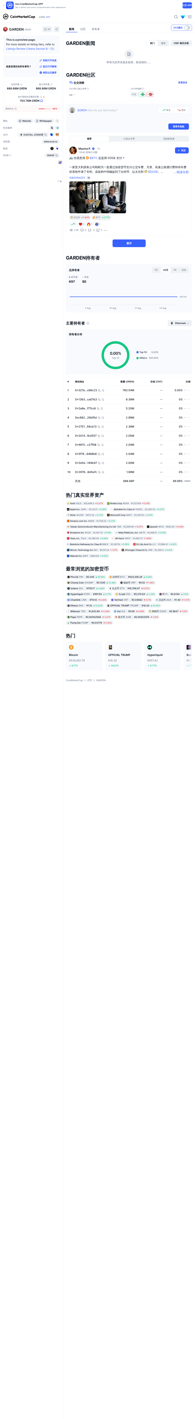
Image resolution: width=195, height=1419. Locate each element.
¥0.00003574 (138, 617)
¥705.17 (87, 588)
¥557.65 (90, 594)
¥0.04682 (132, 599)
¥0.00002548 (90, 617)
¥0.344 (87, 576)
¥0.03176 (91, 622)
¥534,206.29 (132, 576)
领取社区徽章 (50, 72)
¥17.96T (48, 17)
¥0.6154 (175, 594)
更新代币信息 (50, 60)
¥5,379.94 (137, 594)
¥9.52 (138, 582)
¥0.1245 (93, 582)
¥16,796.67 (130, 588)
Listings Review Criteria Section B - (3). (30, 48)
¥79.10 (88, 599)
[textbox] (117, 115)
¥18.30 (135, 605)
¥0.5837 (169, 611)
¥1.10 (86, 605)
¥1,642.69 (89, 611)
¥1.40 (174, 599)
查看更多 (182, 82)
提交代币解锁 (50, 66)
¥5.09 (130, 611)
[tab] (152, 43)
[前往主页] (19, 17)
